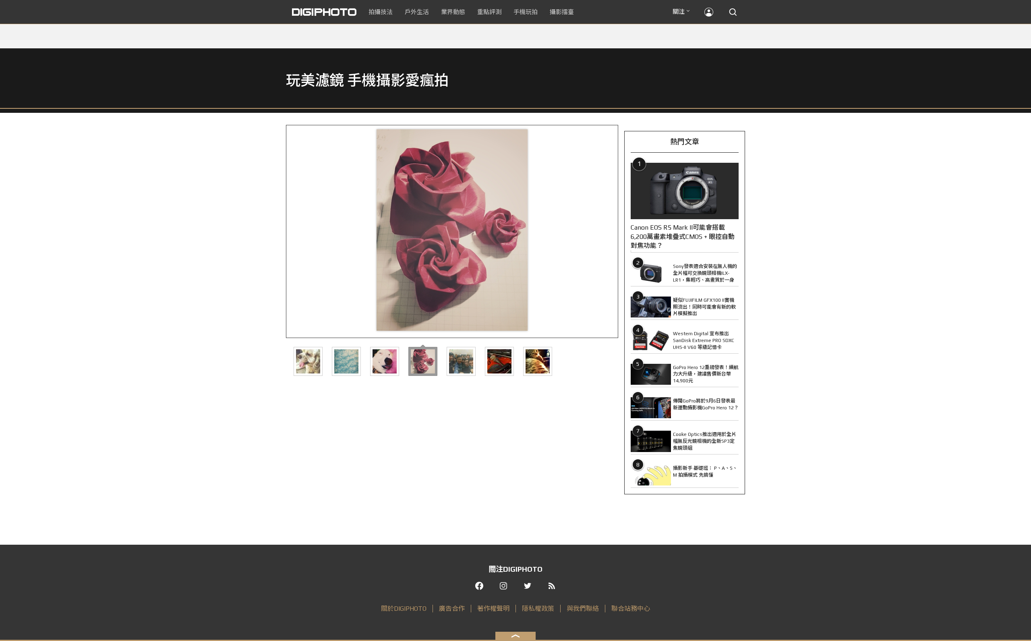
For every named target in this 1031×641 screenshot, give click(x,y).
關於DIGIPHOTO (403, 608)
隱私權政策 (538, 608)
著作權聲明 (493, 608)
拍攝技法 (381, 11)
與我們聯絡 (583, 608)
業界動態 (453, 11)
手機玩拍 (525, 11)
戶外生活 (417, 11)
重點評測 (489, 11)
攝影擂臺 (562, 11)
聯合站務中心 (630, 608)
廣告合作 (452, 608)
